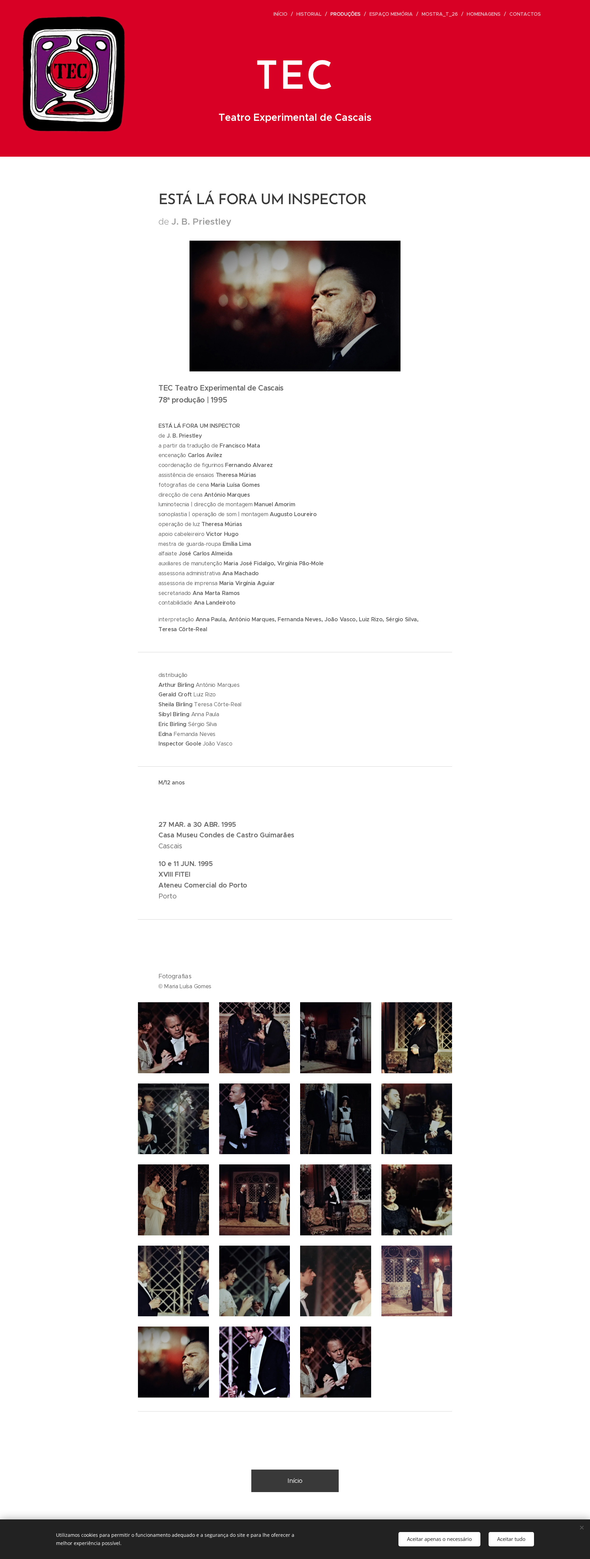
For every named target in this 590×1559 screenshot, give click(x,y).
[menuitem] (282, 14)
